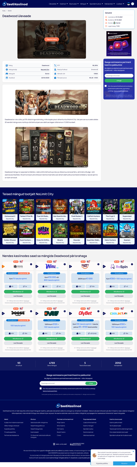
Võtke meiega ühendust (11, 426)
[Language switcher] (129, 4)
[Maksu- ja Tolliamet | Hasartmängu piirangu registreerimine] (60, 444)
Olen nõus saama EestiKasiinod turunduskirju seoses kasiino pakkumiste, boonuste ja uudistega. (120, 88)
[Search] (133, 4)
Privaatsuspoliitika (10, 432)
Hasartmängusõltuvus (38, 426)
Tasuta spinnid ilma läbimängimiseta (121, 429)
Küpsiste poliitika (9, 429)
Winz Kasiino (61, 426)
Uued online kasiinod (89, 422)
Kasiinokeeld (35, 432)
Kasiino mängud (88, 426)
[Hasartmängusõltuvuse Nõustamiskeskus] (77, 444)
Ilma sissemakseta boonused (119, 432)
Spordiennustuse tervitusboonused (121, 435)
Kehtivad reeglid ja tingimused (85, 350)
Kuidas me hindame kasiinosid (13, 422)
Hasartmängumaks (37, 429)
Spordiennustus (88, 429)
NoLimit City (45, 69)
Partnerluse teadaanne (11, 435)
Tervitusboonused (115, 426)
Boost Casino (61, 432)
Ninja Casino (61, 422)
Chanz (59, 435)
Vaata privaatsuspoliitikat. (121, 91)
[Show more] (18, 266)
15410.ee (26, 301)
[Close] (133, 451)
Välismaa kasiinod (88, 435)
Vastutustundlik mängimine (39, 422)
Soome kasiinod (88, 432)
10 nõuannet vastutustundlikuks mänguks (41, 436)
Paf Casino (60, 429)
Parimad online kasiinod (65, 419)
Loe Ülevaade (21, 296)
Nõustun (124, 463)
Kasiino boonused (116, 419)
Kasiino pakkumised (116, 422)
